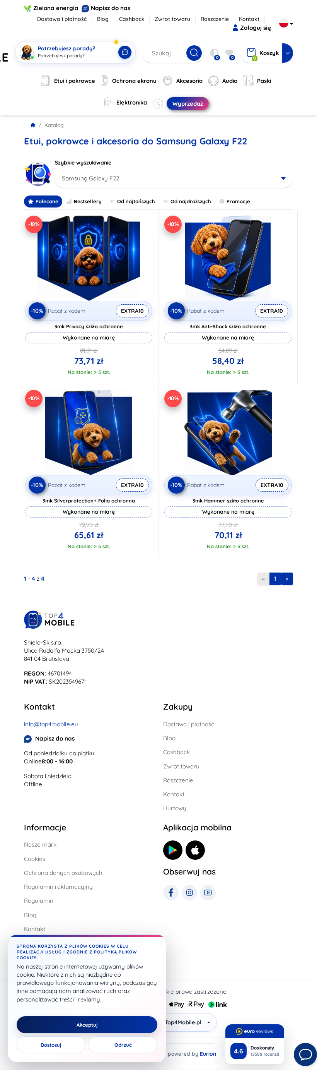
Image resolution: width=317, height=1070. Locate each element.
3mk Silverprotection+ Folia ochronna (89, 500)
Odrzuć (123, 1045)
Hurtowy (174, 808)
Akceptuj (87, 1025)
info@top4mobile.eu (51, 724)
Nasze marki (41, 844)
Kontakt (249, 18)
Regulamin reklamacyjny (58, 886)
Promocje (238, 201)
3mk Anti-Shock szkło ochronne (228, 326)
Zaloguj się (255, 27)
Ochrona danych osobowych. (64, 872)
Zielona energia (55, 8)
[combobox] (174, 178)
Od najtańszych (136, 201)
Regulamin (38, 900)
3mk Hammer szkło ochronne (228, 500)
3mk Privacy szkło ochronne (89, 326)
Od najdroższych (190, 201)
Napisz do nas (110, 8)
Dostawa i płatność (62, 18)
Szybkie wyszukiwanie (83, 162)
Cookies (34, 859)
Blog (103, 18)
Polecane (47, 201)
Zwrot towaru (172, 18)
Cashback (132, 18)
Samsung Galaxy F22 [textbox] (90, 178)
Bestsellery (88, 201)
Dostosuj (51, 1045)
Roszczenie (215, 18)
